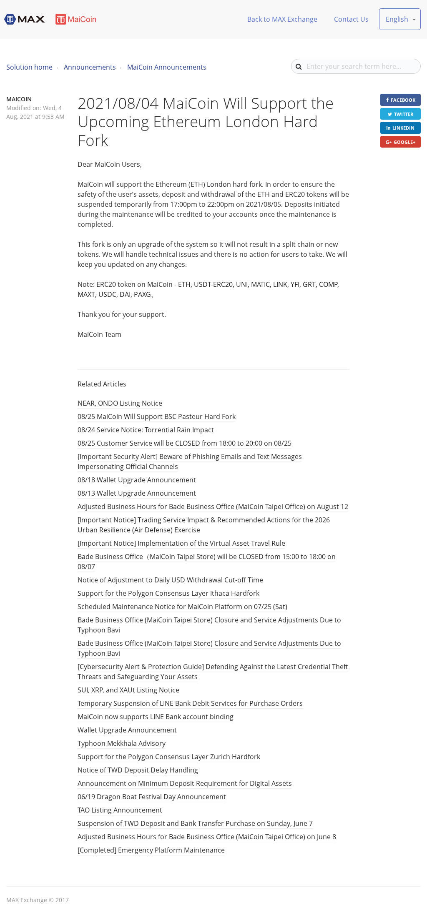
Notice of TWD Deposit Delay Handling (138, 770)
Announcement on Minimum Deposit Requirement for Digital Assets (185, 783)
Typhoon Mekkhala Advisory (122, 743)
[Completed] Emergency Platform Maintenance (151, 850)
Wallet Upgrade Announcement (127, 730)
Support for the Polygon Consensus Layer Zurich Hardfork (169, 756)
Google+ (404, 142)
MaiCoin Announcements (166, 67)
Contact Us (351, 19)
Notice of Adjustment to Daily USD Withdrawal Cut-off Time (170, 579)
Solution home (29, 67)
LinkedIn (403, 128)
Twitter (403, 114)
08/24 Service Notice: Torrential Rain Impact (146, 429)
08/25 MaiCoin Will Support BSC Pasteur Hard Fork (157, 416)
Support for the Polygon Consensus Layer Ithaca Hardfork (168, 593)
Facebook (403, 100)
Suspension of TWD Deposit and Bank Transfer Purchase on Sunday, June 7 (195, 823)
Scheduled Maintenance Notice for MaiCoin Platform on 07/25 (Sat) (182, 606)
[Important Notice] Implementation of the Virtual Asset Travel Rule (181, 543)
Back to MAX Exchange (282, 19)
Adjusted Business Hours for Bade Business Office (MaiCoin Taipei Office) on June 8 (207, 836)
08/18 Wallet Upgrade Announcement (137, 479)
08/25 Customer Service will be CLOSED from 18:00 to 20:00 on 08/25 (184, 443)
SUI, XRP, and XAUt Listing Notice (128, 690)
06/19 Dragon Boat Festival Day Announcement (152, 796)
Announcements (90, 67)
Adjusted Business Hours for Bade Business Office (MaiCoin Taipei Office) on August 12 (213, 506)
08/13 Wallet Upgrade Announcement (137, 493)
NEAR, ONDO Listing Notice (120, 403)
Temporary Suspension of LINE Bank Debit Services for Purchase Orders (190, 703)
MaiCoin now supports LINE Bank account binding (156, 716)
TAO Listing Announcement (120, 810)
